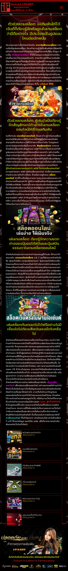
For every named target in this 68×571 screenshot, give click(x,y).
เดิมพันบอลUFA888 (31, 465)
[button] (61, 7)
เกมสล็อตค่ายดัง (29, 449)
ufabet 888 (46, 84)
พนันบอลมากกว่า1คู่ (31, 498)
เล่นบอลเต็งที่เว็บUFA (32, 515)
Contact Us (20, 560)
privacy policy (46, 560)
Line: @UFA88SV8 (50, 401)
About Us (32, 560)
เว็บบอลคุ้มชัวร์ (29, 481)
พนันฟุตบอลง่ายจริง (31, 432)
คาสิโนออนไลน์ (13, 417)
